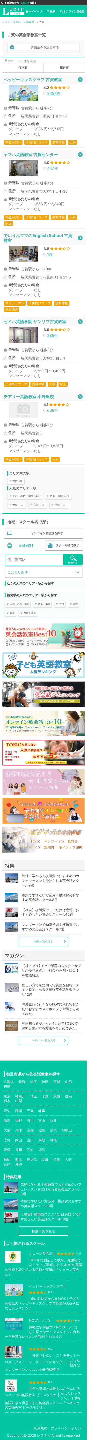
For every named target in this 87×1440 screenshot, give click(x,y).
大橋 (61, 603)
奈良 (53, 1130)
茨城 (56, 1096)
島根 (53, 1140)
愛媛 (7, 1150)
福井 (53, 1120)
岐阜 (41, 1111)
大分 (68, 1159)
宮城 (56, 1082)
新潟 (7, 1120)
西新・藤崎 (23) (59, 496)
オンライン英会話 (74, 11)
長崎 (45, 1159)
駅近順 (64, 67)
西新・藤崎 (44, 603)
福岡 (7, 1159)
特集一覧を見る (43, 941)
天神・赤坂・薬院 (19, 603)
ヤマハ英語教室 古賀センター (31, 154)
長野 (18, 1120)
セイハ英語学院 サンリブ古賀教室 (35, 321)
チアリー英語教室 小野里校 (29, 396)
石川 (30, 1120)
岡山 (18, 1140)
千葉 (45, 1096)
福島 (7, 1086)
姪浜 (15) (59, 505)
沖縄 (18, 1164)
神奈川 (20, 1096)
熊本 (18, 1159)
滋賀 (41, 1130)
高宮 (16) (38, 505)
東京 (7, 1096)
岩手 (33, 1082)
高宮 (75, 603)
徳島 (41, 1150)
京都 (30, 1130)
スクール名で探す (67, 545)
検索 (52, 11)
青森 (22, 1082)
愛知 (7, 1111)
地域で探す (26, 545)
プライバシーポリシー (68, 1428)
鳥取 (41, 1140)
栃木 (7, 1101)
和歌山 (67, 1130)
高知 (30, 1150)
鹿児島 (32, 1159)
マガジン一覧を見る (44, 1040)
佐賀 (56, 1159)
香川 (18, 1150)
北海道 (9, 1082)
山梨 (18, 1101)
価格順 (23, 67)
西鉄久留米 (30, 612)
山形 (68, 1082)
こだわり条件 (17, 572)
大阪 (7, 1130)
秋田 (45, 1082)
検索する (73, 562)
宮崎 (7, 1164)
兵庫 (18, 1130)
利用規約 (40, 1428)
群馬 (68, 1096)
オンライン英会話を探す (47, 533)
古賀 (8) (17, 481)
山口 (30, 1140)
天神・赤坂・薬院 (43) (26, 496)
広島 (7, 1140)
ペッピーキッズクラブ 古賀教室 (33, 79)
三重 (30, 1111)
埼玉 (33, 1096)
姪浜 (12, 612)
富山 (41, 1120)
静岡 (18, 1111)
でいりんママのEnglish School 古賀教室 (38, 238)
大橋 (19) (17, 505)
